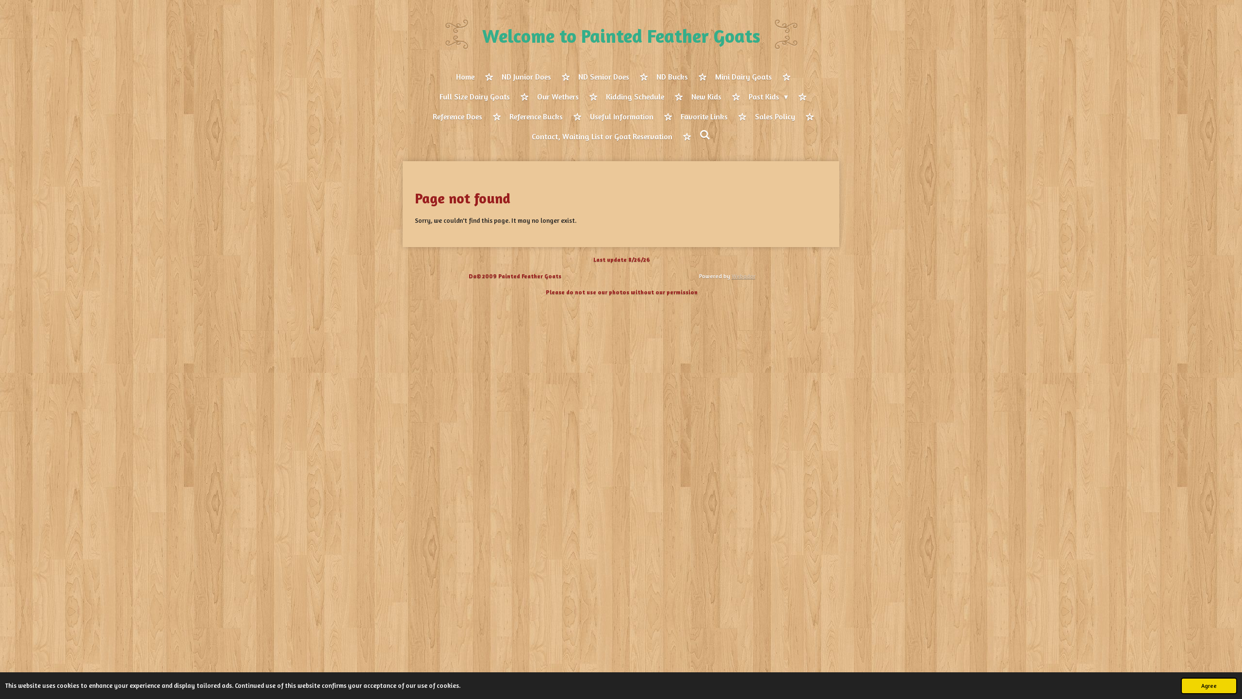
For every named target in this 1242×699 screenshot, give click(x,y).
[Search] (705, 135)
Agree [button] (1209, 685)
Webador (743, 276)
